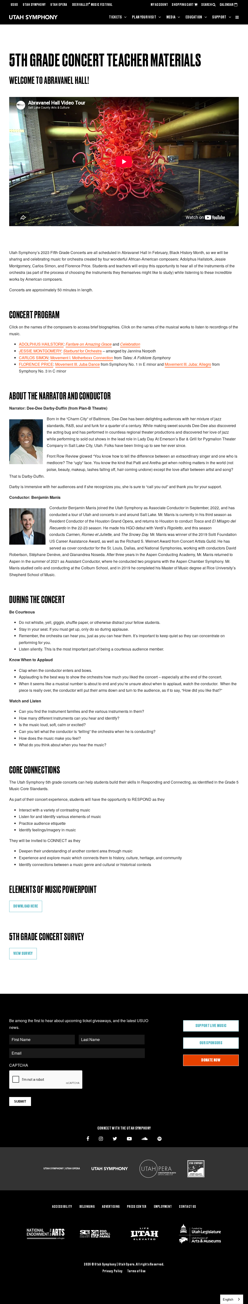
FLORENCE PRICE (36, 364)
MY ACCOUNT (159, 5)
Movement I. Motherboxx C (73, 357)
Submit (20, 1101)
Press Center (136, 1207)
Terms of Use (136, 1271)
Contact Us (187, 1207)
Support (219, 17)
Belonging (87, 1207)
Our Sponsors (211, 1043)
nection (107, 357)
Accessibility (62, 1207)
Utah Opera (58, 5)
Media (171, 17)
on (98, 357)
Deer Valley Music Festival (92, 5)
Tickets (115, 17)
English (228, 1299)
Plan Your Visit (144, 17)
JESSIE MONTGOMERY (40, 351)
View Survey (23, 953)
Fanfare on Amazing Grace (89, 344)
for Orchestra (82, 351)
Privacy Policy (112, 1271)
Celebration (130, 344)
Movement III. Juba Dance (77, 364)
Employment (163, 1207)
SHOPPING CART (183, 5)
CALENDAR (227, 5)
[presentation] (46, 1079)
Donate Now (210, 1060)
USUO (14, 5)
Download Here (25, 906)
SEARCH (206, 5)
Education (194, 17)
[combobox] (231, 1299)
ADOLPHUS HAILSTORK (41, 344)
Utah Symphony (34, 5)
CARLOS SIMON (33, 357)
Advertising (111, 1207)
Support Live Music (211, 1026)
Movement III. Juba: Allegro (188, 364)
